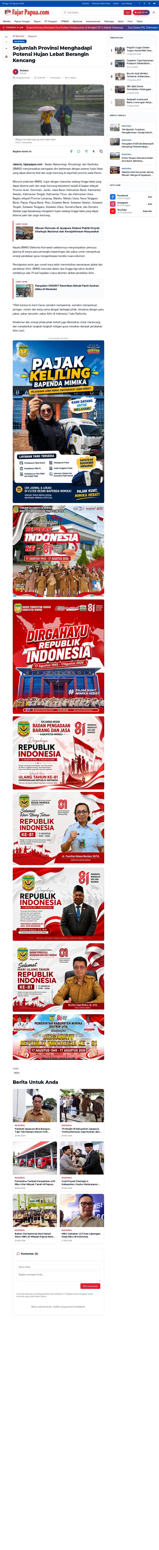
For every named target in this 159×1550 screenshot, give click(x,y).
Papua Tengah (22, 21)
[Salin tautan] (101, 151)
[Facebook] (139, 3)
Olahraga (109, 21)
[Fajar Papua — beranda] (26, 12)
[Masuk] (154, 12)
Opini (121, 21)
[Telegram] (86, 151)
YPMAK (65, 21)
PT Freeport (51, 21)
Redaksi (85, 3)
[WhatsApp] (79, 151)
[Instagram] (149, 3)
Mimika (7, 21)
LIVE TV (140, 12)
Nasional (77, 21)
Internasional (93, 21)
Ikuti (150, 196)
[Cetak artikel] (6, 56)
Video (140, 21)
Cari (128, 12)
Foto (130, 21)
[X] (144, 3)
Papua (37, 21)
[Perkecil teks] (6, 42)
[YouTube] (154, 3)
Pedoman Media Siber (101, 3)
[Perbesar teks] (6, 48)
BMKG (16, 1072)
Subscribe (147, 211)
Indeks (116, 3)
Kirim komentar (90, 1286)
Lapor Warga (126, 3)
